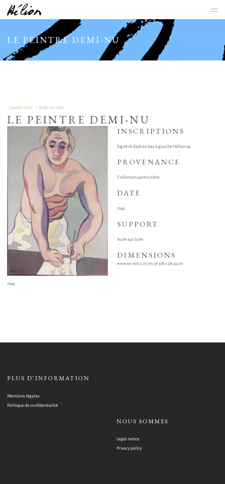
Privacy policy (129, 448)
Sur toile (56, 107)
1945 (11, 283)
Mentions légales (23, 396)
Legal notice (128, 438)
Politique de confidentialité (32, 405)
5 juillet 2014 (20, 107)
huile (43, 107)
